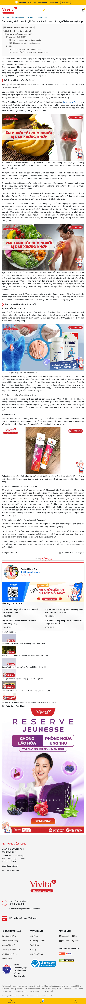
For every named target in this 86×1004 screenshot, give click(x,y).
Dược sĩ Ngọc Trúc (29, 569)
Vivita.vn (18, 996)
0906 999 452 (13, 870)
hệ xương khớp (69, 102)
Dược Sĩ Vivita (7, 959)
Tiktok (76, 941)
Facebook (65, 936)
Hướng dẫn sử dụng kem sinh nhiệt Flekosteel (28, 52)
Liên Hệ (33, 950)
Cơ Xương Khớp (41, 17)
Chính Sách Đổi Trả (9, 936)
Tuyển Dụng (34, 945)
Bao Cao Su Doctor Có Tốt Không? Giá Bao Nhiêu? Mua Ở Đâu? (25, 655)
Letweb (49, 996)
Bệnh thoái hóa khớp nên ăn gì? (17, 31)
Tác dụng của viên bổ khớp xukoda (24, 43)
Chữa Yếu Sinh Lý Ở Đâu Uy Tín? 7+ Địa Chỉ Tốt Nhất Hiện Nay (24, 667)
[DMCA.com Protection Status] (66, 960)
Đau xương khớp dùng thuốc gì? (17, 34)
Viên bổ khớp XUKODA (16, 37)
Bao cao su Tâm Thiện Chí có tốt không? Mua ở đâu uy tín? (23, 644)
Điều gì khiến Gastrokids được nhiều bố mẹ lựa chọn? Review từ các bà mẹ (29, 702)
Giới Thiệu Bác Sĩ (36, 954)
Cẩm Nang (15, 17)
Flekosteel (11, 46)
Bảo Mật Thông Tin (9, 945)
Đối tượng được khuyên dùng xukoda (25, 40)
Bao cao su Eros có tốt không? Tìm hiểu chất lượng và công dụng (26, 690)
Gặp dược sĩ (43, 1003)
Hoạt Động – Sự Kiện (37, 941)
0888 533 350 (17, 904)
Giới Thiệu (34, 936)
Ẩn (34, 27)
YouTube (65, 941)
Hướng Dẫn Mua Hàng (10, 941)
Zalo (75, 936)
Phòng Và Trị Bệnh (27, 17)
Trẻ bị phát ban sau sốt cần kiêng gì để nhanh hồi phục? (22, 679)
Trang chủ (5, 17)
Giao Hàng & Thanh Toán (11, 950)
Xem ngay (65, 2)
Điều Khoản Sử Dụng (9, 954)
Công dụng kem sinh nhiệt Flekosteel (25, 49)
